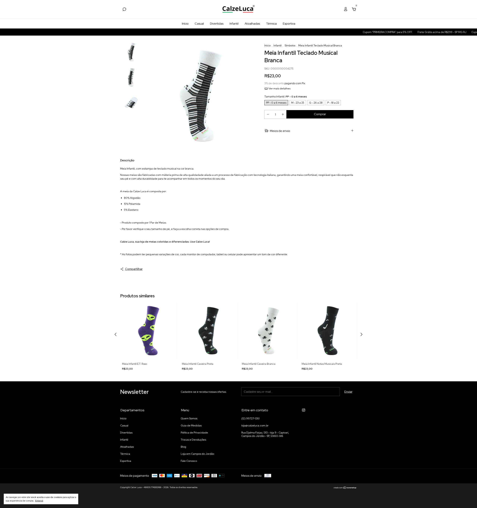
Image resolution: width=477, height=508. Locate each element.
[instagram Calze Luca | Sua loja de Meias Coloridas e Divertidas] (303, 410)
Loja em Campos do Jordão (197, 453)
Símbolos (290, 45)
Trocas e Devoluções (193, 439)
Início (185, 24)
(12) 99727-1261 (250, 418)
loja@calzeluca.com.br (254, 425)
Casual (199, 24)
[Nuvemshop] (345, 488)
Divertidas (216, 24)
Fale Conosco (189, 461)
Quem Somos (189, 418)
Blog (183, 446)
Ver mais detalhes (279, 88)
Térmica (271, 24)
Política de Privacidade (194, 432)
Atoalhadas (252, 24)
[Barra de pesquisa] (124, 9)
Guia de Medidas (191, 425)
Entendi (39, 500)
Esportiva (289, 24)
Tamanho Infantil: (285, 96)
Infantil (234, 24)
